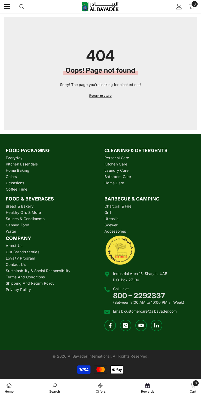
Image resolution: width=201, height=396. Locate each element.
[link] (54, 387)
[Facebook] (110, 325)
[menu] (7, 6)
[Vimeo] (156, 325)
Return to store (100, 95)
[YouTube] (141, 325)
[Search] (22, 7)
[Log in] (179, 6)
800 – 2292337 (139, 295)
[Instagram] (125, 325)
